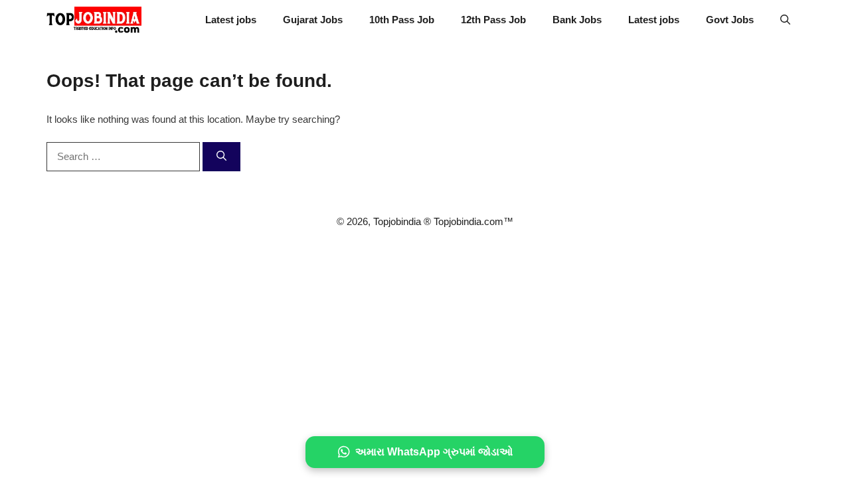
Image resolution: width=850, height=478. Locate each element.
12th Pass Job (493, 19)
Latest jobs (230, 19)
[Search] (221, 157)
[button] (785, 20)
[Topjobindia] (93, 20)
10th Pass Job (401, 19)
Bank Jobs (577, 19)
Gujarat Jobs (313, 19)
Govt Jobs (730, 19)
